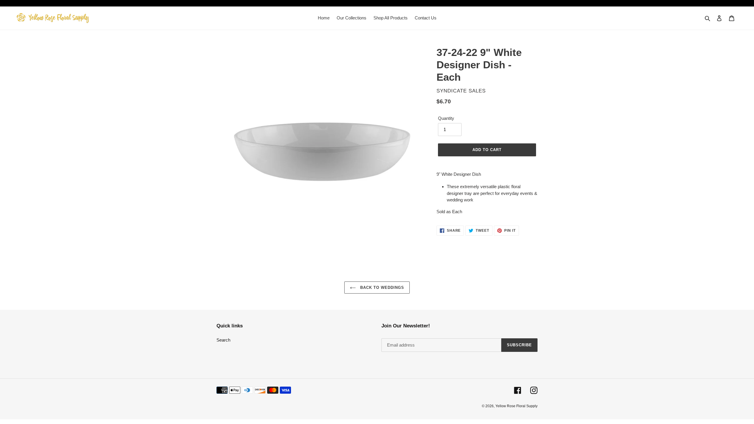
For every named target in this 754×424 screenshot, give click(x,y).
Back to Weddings (381, 287)
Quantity (446, 118)
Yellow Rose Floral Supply (516, 406)
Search (223, 339)
